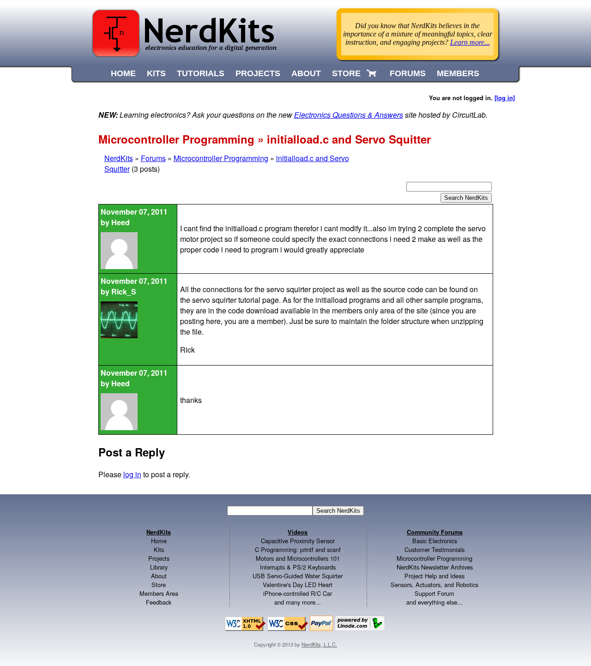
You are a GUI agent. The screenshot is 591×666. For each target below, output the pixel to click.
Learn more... (470, 42)
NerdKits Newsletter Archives (435, 567)
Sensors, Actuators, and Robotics (434, 584)
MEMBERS (458, 73)
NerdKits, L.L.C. (319, 644)
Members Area (158, 593)
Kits (159, 549)
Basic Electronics (434, 540)
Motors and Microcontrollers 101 (298, 558)
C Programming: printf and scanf (298, 549)
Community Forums (435, 532)
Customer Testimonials (434, 549)
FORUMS (408, 73)
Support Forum (434, 593)
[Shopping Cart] (372, 73)
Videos (298, 532)
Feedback (158, 602)
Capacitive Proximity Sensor (298, 540)
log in (132, 474)
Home (159, 540)
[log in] (505, 98)
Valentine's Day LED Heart (297, 584)
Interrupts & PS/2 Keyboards (298, 567)
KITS (156, 73)
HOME (123, 73)
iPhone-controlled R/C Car (297, 593)
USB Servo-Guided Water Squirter (298, 575)
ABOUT (306, 73)
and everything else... (434, 602)
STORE (346, 73)
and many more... (297, 602)
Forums (153, 158)
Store (158, 584)
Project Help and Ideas (434, 575)
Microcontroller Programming (221, 158)
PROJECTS (257, 73)
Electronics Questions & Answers (348, 114)
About (159, 575)
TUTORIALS (200, 73)
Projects (158, 558)
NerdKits (118, 158)
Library (159, 567)
